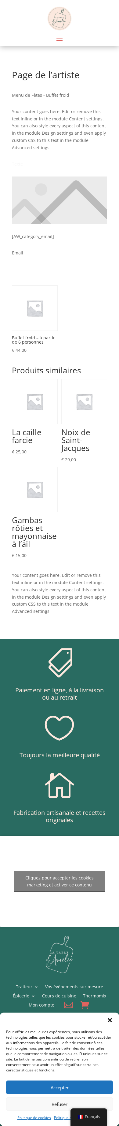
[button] (110, 1020)
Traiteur (24, 987)
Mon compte (41, 1005)
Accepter (60, 1087)
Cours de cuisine (59, 996)
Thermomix (94, 996)
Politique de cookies (34, 1117)
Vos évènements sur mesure (74, 987)
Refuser (59, 1104)
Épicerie (21, 996)
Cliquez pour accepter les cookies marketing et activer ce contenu (59, 881)
